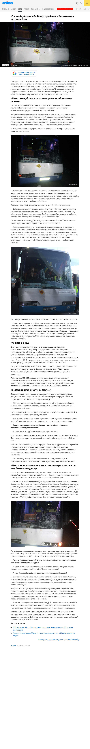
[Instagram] (80, 9)
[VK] (84, 9)
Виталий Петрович (72, 65)
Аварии (13, 645)
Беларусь (27, 645)
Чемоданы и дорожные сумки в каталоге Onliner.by (58, 639)
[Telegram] (76, 9)
